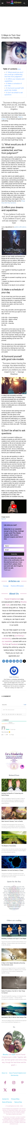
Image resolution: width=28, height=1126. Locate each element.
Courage (5, 586)
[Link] (17, 714)
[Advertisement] (14, 18)
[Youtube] (13, 1090)
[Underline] (6, 714)
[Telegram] (20, 661)
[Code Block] (15, 714)
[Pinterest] (10, 661)
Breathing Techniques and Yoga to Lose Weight (13, 938)
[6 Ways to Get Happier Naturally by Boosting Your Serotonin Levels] (14, 954)
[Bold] (3, 714)
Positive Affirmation (17, 586)
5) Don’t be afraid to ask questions (13, 94)
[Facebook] (3, 661)
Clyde (7, 604)
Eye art (3, 519)
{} (19, 714)
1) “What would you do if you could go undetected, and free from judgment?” (13, 74)
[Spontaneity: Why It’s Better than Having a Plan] (14, 1009)
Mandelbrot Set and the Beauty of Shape (12, 870)
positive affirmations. (20, 227)
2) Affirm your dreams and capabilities (14, 80)
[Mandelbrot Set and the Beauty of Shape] (14, 862)
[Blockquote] (14, 714)
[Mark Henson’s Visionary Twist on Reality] (14, 813)
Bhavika (24, 602)
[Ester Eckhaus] (14, 670)
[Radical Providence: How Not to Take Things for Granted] (14, 982)
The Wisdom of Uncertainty (8, 846)
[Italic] (5, 714)
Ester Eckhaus (14, 677)
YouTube (5, 644)
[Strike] (8, 714)
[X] (7, 661)
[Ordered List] (10, 714)
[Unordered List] (12, 714)
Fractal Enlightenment (12, 599)
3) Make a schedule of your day (13, 85)
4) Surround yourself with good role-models (14, 89)
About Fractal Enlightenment (17, 1073)
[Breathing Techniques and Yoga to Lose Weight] (14, 930)
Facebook (14, 644)
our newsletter (7, 641)
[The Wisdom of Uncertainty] (14, 837)
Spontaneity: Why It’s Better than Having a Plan (13, 1017)
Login (25, 704)
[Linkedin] (17, 661)
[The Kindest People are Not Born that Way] (14, 897)
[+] (21, 714)
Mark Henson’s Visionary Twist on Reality (12, 821)
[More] (24, 661)
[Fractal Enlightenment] (14, 2)
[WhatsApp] (13, 661)
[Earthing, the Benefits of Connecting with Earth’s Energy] (14, 785)
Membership (14, 1075)
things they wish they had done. (13, 202)
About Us (4, 1073)
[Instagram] (13, 1082)
